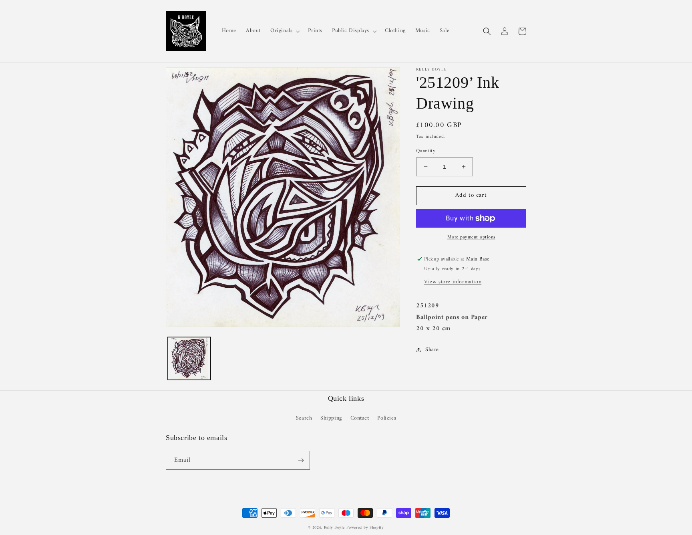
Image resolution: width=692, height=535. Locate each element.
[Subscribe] (301, 460)
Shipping (331, 418)
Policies (386, 418)
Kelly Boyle (334, 527)
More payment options (471, 237)
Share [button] (432, 350)
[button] (284, 30)
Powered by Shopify (365, 527)
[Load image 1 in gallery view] (189, 358)
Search (304, 418)
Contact (359, 418)
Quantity (425, 151)
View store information (452, 282)
